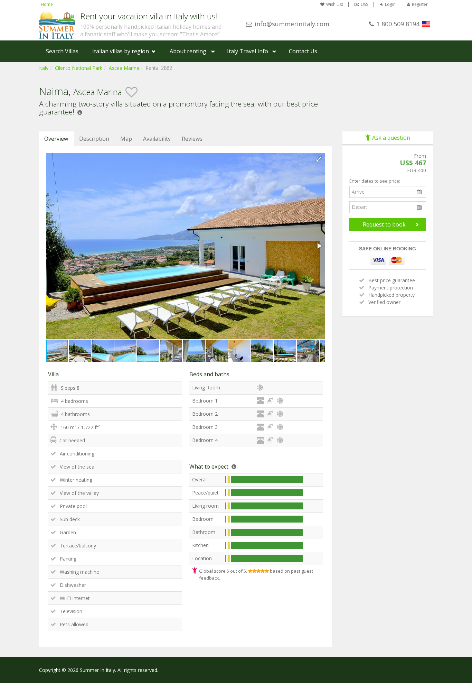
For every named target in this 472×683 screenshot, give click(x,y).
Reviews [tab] (192, 138)
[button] (318, 159)
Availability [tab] (157, 138)
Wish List (334, 4)
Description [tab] (94, 138)
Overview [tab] (56, 138)
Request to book (384, 224)
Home (47, 4)
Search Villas (62, 51)
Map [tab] (126, 138)
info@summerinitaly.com (292, 24)
